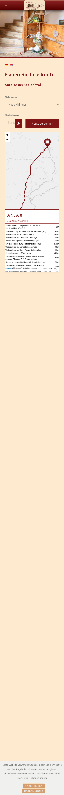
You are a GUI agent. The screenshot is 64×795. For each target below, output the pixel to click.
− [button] (7, 139)
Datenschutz (33, 790)
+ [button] (7, 135)
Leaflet (8, 268)
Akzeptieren (34, 785)
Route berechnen (42, 123)
